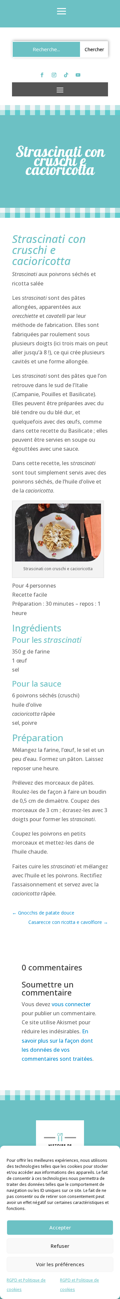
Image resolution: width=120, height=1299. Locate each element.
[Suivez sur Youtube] (78, 75)
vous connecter (71, 1004)
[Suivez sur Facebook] (42, 75)
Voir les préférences (60, 1264)
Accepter (60, 1227)
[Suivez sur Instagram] (54, 75)
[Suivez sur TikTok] (66, 75)
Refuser (60, 1245)
